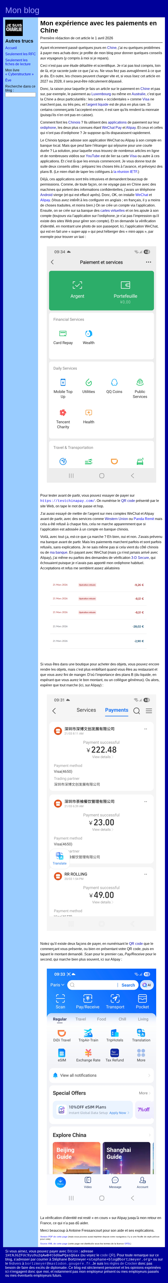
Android (46, 195)
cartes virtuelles (112, 210)
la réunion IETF (125, 172)
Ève (8, 80)
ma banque (58, 552)
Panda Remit (144, 519)
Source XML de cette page (54, 1243)
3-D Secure (140, 558)
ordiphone (48, 127)
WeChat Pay (112, 127)
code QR (107, 1255)
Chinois (74, 122)
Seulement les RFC (20, 54)
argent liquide (97, 104)
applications (117, 122)
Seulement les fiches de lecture (18, 62)
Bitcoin (72, 1251)
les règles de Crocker (120, 1263)
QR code (128, 501)
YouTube (93, 156)
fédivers (15, 1263)
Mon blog (22, 10)
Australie (138, 94)
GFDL (127, 1243)
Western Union (116, 519)
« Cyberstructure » (19, 74)
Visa (145, 99)
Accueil (11, 48)
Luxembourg (101, 94)
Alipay (131, 127)
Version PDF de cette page (54, 1236)
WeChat (141, 195)
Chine (112, 48)
